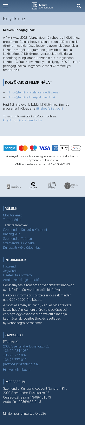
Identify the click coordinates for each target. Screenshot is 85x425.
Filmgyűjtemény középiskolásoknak (31, 97)
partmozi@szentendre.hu (21, 364)
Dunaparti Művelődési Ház (21, 248)
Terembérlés (12, 220)
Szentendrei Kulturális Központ (25, 230)
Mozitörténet (12, 215)
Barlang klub (11, 234)
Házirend (9, 266)
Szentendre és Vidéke (19, 243)
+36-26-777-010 (15, 360)
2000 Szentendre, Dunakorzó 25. (26, 346)
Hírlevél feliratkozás (17, 370)
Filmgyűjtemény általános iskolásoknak (33, 92)
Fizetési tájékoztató (17, 275)
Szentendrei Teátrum (18, 239)
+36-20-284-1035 (15, 351)
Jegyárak (10, 271)
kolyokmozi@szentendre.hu (22, 120)
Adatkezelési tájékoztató (21, 280)
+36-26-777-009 (15, 355)
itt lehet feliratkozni (49, 108)
